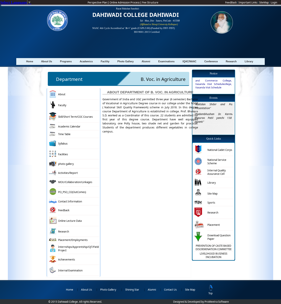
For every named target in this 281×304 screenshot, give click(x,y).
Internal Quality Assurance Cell (216, 172)
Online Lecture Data (70, 221)
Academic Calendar (69, 126)
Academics (86, 61)
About (61, 94)
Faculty (62, 105)
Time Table (64, 134)
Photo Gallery (125, 61)
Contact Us (170, 289)
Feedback (63, 210)
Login (274, 2)
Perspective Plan (101, 2)
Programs (66, 61)
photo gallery (66, 164)
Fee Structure (154, 2)
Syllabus (62, 143)
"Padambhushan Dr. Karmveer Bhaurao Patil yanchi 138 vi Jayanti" (216, 113)
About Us (46, 61)
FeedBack (231, 2)
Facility (105, 61)
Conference (211, 61)
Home (29, 61)
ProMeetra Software (217, 301)
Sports (211, 202)
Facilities (63, 154)
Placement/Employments (73, 240)
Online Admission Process (128, 2)
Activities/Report (68, 173)
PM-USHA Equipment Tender (211, 91)
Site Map (212, 193)
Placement (213, 225)
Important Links (248, 2)
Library (249, 61)
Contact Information (70, 201)
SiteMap (264, 2)
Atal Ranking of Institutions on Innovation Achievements (139, 43)
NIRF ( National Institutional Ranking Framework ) (139, 37)
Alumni (146, 61)
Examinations (166, 61)
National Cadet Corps (219, 150)
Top (210, 293)
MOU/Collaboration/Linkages (75, 182)
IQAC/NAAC (189, 61)
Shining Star (132, 289)
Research (231, 61)
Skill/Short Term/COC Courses (75, 116)
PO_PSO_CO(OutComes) (72, 192)
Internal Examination (70, 270)
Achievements (66, 259)
